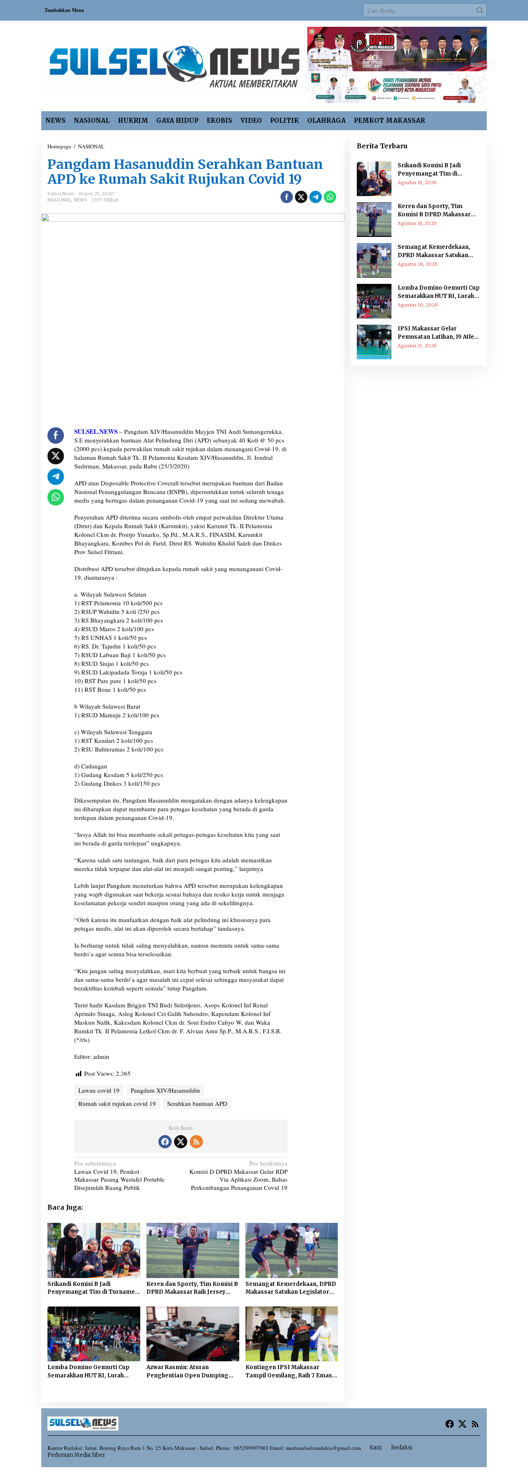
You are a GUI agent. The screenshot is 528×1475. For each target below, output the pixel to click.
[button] (480, 10)
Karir (376, 1447)
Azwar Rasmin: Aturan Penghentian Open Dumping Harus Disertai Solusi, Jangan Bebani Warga (188, 1371)
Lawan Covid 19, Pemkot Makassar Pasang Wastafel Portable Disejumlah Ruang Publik (119, 1175)
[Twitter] (180, 1141)
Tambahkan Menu (64, 10)
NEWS (80, 200)
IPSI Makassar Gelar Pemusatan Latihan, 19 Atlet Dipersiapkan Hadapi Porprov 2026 (437, 333)
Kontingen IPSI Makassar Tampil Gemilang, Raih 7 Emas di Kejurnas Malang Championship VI (288, 1371)
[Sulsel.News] (174, 65)
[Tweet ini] (301, 197)
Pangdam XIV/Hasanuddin (165, 1090)
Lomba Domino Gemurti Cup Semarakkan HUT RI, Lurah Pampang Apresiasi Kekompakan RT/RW (88, 1371)
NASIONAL (59, 200)
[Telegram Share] (315, 197)
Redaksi (401, 1447)
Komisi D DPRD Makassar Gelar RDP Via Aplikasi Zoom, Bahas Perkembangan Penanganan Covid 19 (238, 1175)
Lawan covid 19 (99, 1090)
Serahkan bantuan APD (197, 1103)
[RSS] (196, 1141)
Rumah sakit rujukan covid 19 (117, 1103)
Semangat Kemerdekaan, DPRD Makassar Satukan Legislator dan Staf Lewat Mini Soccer (290, 1288)
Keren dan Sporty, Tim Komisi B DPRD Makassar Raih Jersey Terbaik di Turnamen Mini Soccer (192, 1288)
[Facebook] (165, 1141)
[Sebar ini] (286, 197)
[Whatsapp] (330, 197)
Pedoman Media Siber (76, 1455)
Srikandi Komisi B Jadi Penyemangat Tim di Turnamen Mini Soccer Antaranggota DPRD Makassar (93, 1288)
